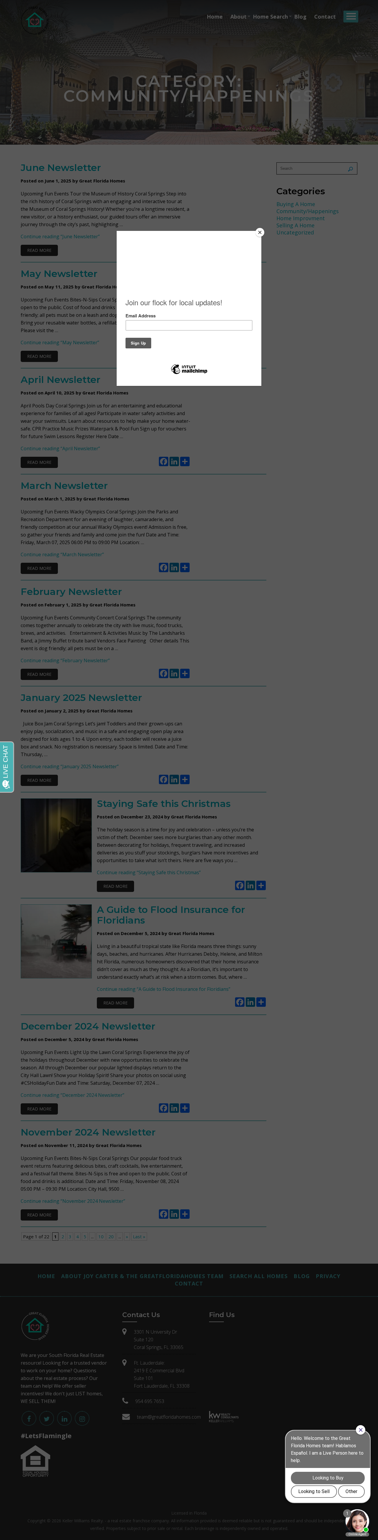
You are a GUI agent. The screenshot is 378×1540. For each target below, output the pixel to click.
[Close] (259, 232)
